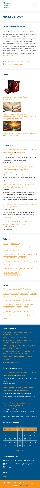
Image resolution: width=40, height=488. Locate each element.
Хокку (24, 311)
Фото (21, 268)
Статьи (14, 265)
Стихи (21, 265)
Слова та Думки (9, 307)
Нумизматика (17, 300)
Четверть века (22, 170)
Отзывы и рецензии (22, 61)
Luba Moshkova (9, 184)
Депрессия (21, 152)
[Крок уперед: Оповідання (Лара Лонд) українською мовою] (12, 86)
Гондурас (14, 293)
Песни (19, 261)
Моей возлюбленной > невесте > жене (16, 247)
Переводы (23, 257)
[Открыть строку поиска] (29, 5)
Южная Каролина (9, 315)
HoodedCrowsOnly (10, 221)
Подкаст (19, 304)
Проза (26, 261)
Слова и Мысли (30, 304)
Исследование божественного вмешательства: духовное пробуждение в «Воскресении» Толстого (19, 116)
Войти (5, 476)
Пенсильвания (8, 304)
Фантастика (30, 265)
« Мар (17, 451)
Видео (6, 243)
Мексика (6, 300)
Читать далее (8, 55)
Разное (33, 261)
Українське (7, 311)
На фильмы (9, 61)
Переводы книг (8, 261)
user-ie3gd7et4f (9, 204)
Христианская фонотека (12, 362)
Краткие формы (29, 297)
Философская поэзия (10, 268)
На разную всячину (10, 254)
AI (4, 289)
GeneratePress (23, 485)
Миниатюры (14, 243)
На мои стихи (8, 250)
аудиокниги (21, 315)
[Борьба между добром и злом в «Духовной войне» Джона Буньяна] (12, 126)
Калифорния (8, 297)
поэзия (6, 318)
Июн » (23, 451)
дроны (30, 315)
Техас (26, 307)
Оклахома (27, 300)
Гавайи (6, 293)
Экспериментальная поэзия (12, 275)
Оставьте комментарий (14, 64)
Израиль (33, 293)
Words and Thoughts (14, 289)
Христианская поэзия (10, 272)
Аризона (26, 289)
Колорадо (18, 297)
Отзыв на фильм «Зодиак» (14, 26)
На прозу (18, 250)
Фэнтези (29, 268)
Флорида (16, 311)
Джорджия (24, 293)
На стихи (22, 254)
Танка (19, 307)
